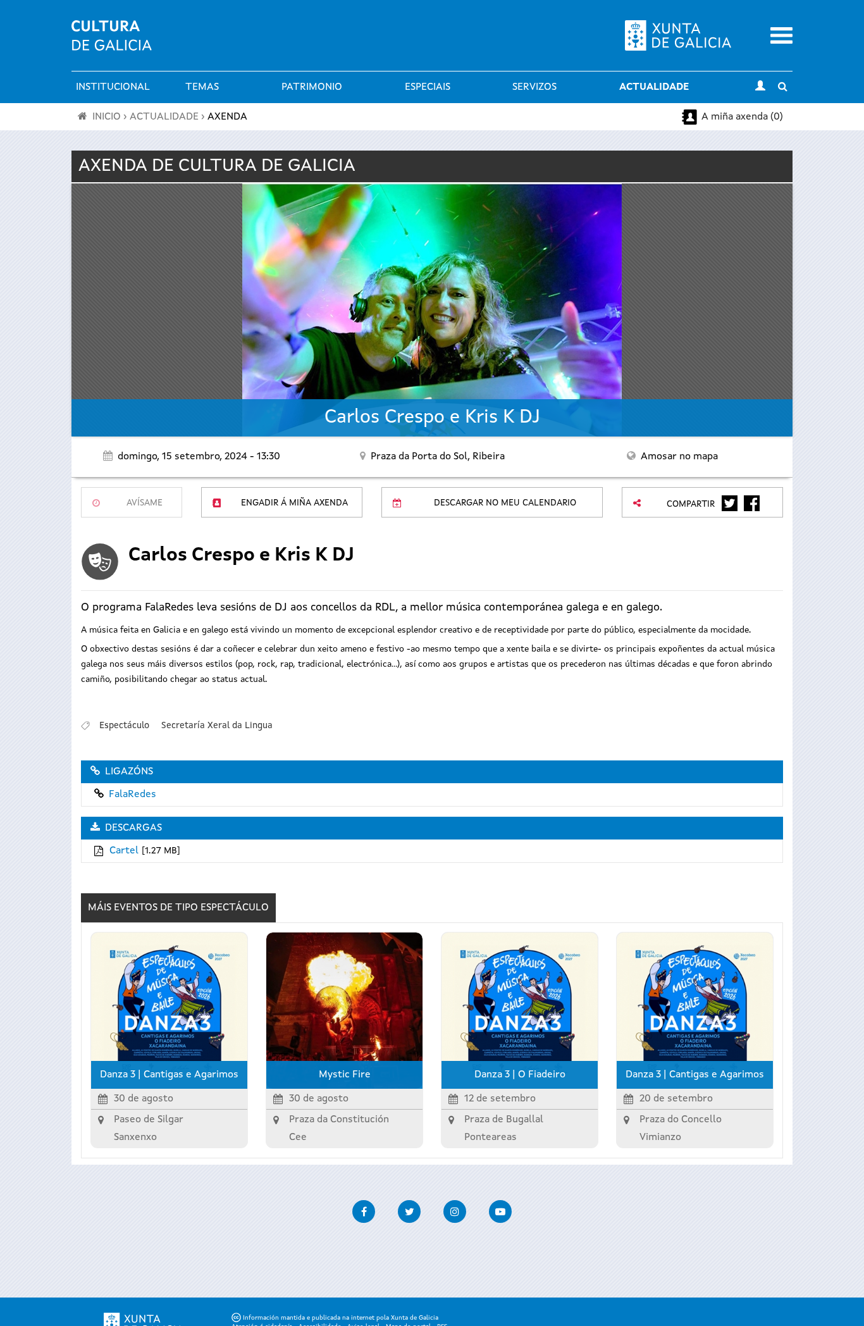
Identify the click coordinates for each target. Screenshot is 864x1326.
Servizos (534, 87)
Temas (202, 87)
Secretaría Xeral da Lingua (217, 725)
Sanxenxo (135, 1137)
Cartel (124, 851)
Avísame (145, 503)
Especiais (427, 87)
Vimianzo (660, 1137)
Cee (298, 1137)
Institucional (113, 87)
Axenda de (216, 166)
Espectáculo (124, 725)
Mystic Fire (345, 1075)
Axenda (227, 117)
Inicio (106, 117)
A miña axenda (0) (742, 117)
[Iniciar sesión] (760, 87)
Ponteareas (490, 1137)
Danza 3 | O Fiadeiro (519, 1075)
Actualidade (654, 87)
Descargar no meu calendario (505, 503)
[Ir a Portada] (111, 43)
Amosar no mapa (679, 457)
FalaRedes (132, 795)
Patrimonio (311, 87)
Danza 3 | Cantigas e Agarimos (169, 1075)
